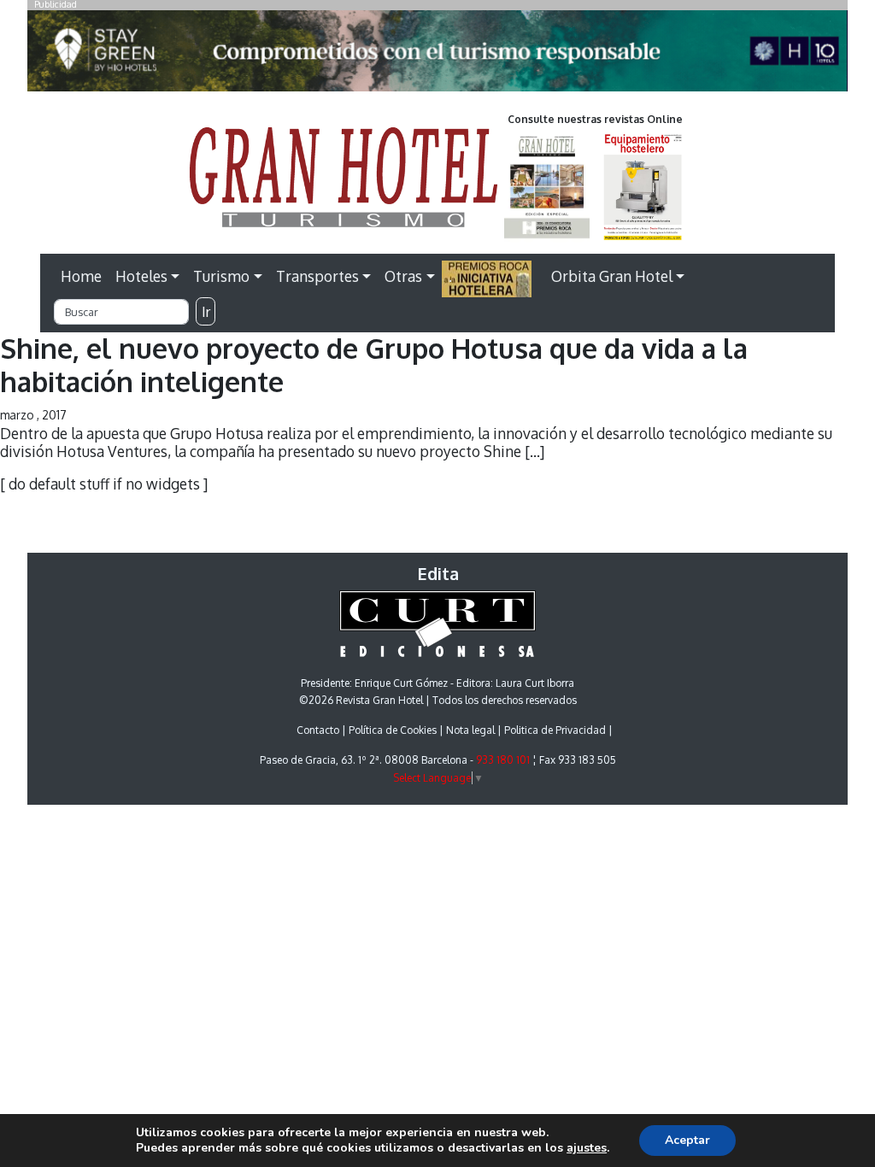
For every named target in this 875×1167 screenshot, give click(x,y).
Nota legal (470, 730)
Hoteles (141, 276)
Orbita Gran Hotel (611, 276)
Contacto (318, 730)
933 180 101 (503, 760)
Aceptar (687, 1140)
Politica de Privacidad (555, 730)
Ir (206, 311)
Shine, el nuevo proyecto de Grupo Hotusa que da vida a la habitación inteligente (374, 364)
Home (81, 276)
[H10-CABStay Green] (437, 55)
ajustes (587, 1148)
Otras (403, 276)
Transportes (317, 276)
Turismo (221, 276)
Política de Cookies (393, 730)
